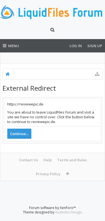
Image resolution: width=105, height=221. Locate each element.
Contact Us (28, 159)
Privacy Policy (48, 173)
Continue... (19, 133)
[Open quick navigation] (97, 74)
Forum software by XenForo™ (52, 207)
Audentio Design (68, 212)
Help (47, 159)
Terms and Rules (72, 159)
